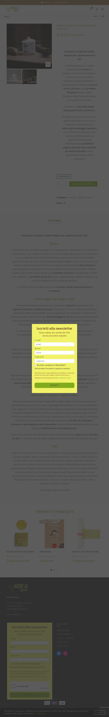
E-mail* (38, 340)
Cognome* (39, 357)
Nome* (38, 348)
